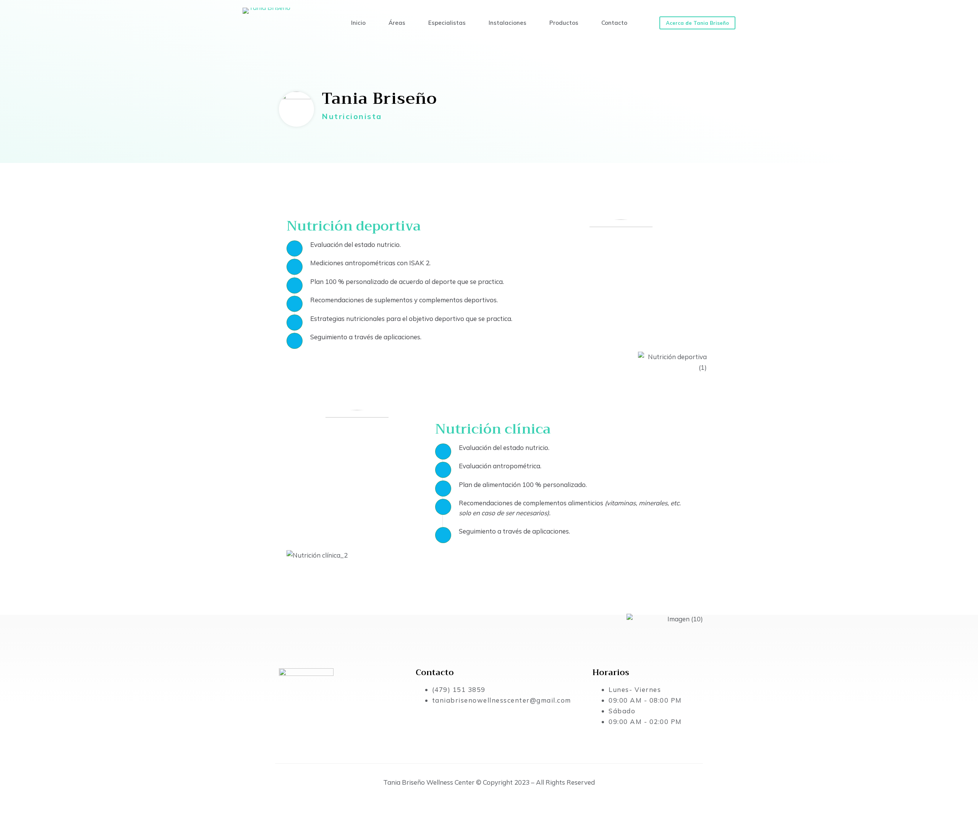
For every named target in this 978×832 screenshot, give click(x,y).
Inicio (358, 22)
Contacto (614, 22)
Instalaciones (507, 22)
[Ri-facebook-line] (288, 729)
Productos (563, 22)
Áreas (397, 22)
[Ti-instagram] (311, 729)
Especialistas (447, 22)
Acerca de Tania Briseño (697, 23)
